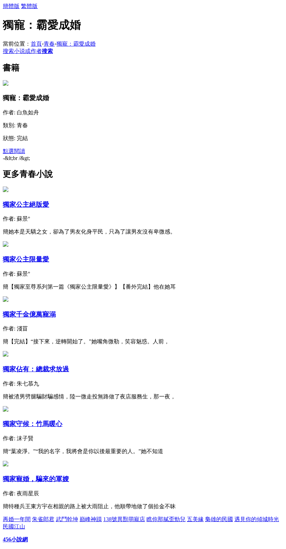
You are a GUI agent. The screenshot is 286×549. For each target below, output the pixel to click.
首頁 (36, 44)
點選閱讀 (14, 151)
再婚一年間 (17, 519)
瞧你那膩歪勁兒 (166, 519)
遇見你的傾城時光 (256, 519)
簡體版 (11, 6)
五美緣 (195, 519)
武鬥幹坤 (67, 519)
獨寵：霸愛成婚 (76, 44)
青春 (49, 44)
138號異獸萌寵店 (124, 519)
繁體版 (29, 6)
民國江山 (14, 526)
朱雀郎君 (43, 519)
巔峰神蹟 (91, 519)
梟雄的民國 (219, 519)
